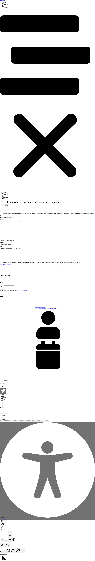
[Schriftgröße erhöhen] (1, 519)
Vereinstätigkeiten (4, 4)
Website (1, 286)
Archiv (2, 195)
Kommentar (1, 282)
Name (1, 283)
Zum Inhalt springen (2, 0)
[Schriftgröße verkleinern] (1, 521)
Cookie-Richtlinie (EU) (3, 419)
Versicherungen (4, 7)
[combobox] (24, 421)
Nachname (1, 383)
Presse (2, 196)
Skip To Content (2, 553)
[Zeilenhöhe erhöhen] (1, 527)
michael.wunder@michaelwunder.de (4, 413)
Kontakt (2, 8)
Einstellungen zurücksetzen (3, 554)
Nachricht (1, 387)
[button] (45, 100)
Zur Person (3, 192)
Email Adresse (2, 384)
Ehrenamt (3, 193)
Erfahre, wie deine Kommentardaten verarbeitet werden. (20, 290)
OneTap (5, 519)
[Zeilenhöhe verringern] (1, 529)
